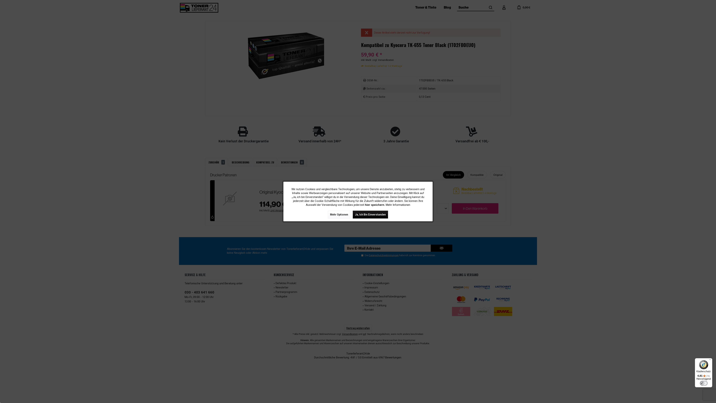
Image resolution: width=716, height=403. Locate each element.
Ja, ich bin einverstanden (370, 214)
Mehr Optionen (339, 214)
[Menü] (710, 360)
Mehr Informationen (398, 205)
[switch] (703, 383)
